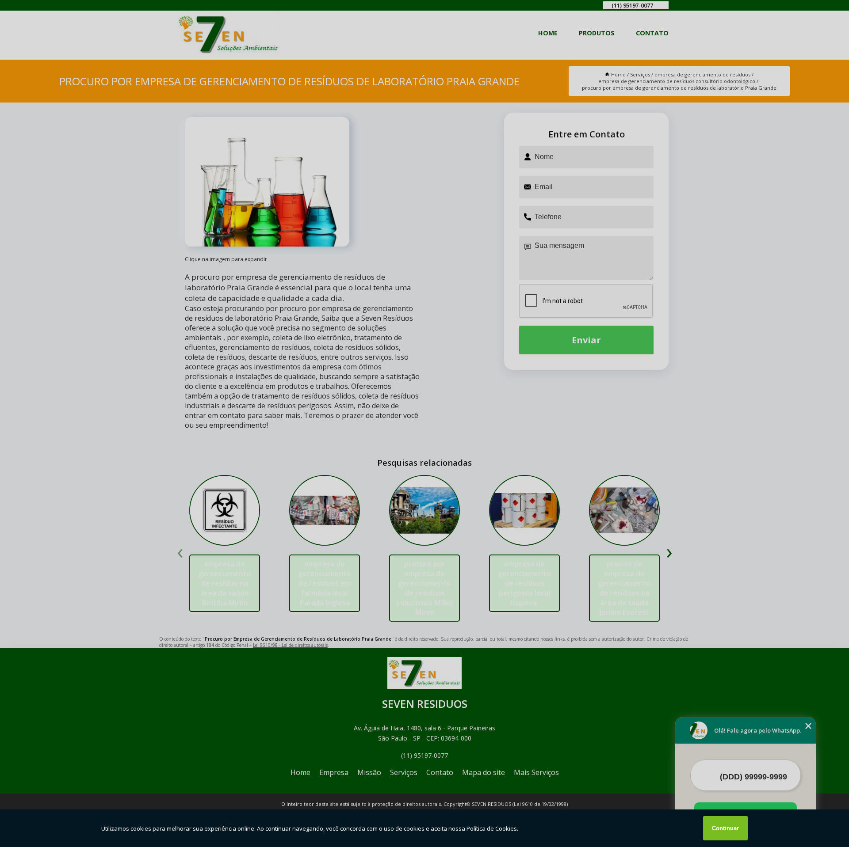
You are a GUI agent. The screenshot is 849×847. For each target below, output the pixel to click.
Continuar (725, 828)
